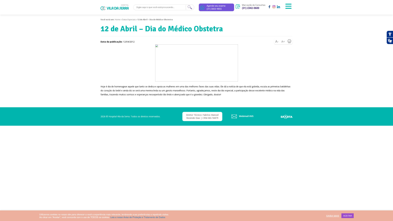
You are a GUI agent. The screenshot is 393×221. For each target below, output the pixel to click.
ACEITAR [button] (347, 215)
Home (117, 19)
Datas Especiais (129, 19)
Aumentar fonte (283, 41)
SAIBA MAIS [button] (332, 215)
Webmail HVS (245, 116)
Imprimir (289, 41)
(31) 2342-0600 (250, 8)
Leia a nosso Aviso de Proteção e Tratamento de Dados (137, 217)
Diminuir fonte (277, 41)
